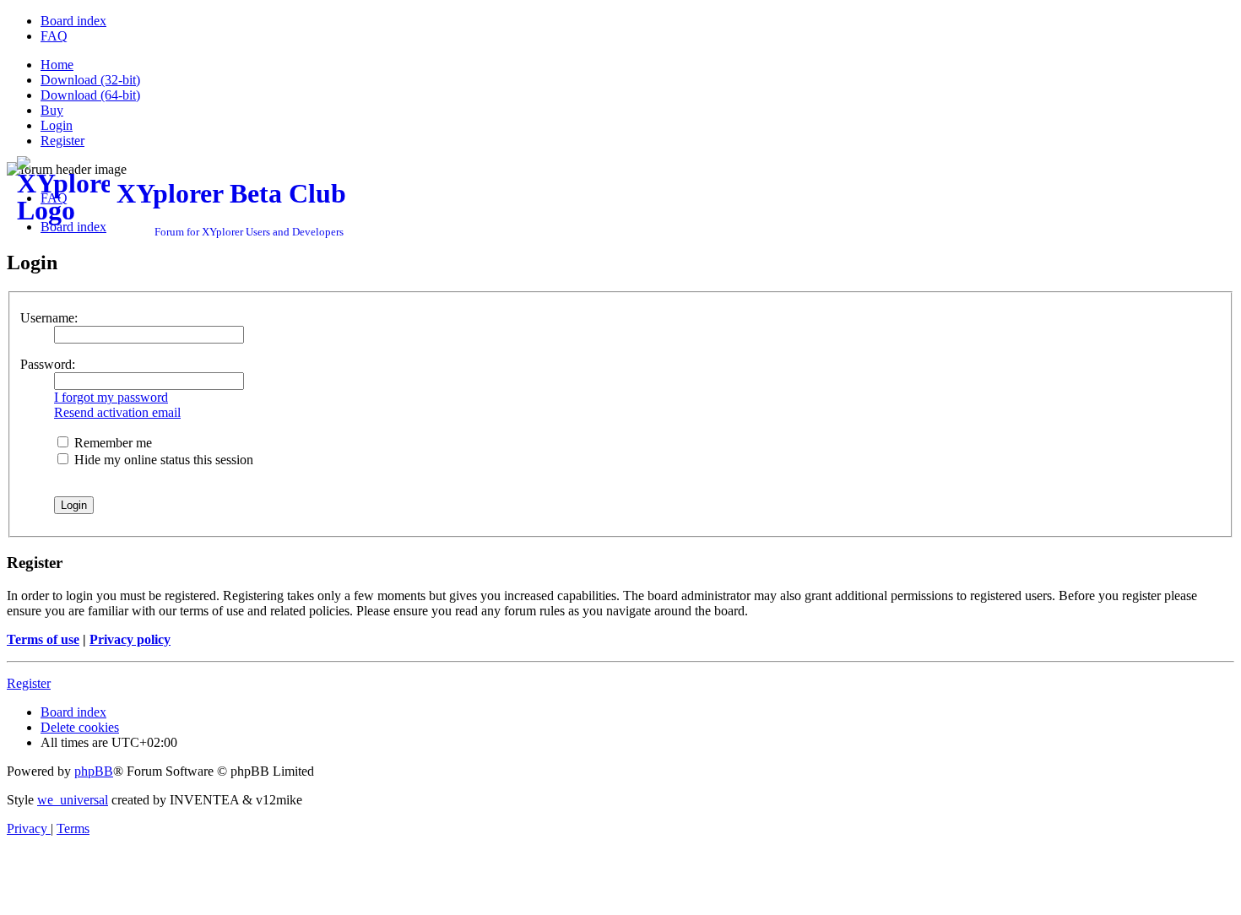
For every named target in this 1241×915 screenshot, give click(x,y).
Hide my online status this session (162, 459)
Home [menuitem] (57, 64)
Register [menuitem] (62, 140)
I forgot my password (111, 397)
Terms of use (43, 639)
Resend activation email (117, 412)
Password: (47, 364)
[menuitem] (73, 21)
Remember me (111, 443)
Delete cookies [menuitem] (80, 727)
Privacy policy (130, 639)
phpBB (93, 771)
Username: (49, 318)
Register (29, 683)
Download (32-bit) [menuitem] (90, 80)
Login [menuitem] (57, 125)
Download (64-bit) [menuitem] (90, 95)
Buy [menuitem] (52, 110)
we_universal (72, 800)
